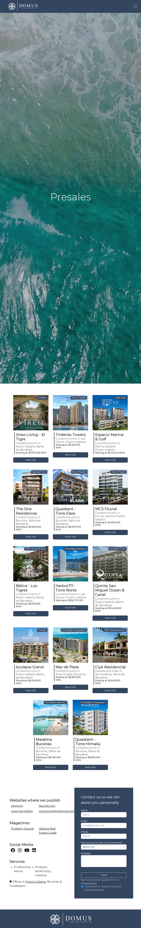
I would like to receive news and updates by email (102, 888)
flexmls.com (47, 805)
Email (84, 821)
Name (84, 810)
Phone (84, 832)
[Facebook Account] (13, 851)
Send (104, 875)
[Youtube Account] (27, 851)
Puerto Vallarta (36, 881)
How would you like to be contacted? (102, 842)
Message (85, 853)
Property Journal (22, 828)
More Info (30, 460)
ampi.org (17, 805)
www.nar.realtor (22, 811)
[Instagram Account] (20, 851)
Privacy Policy (89, 883)
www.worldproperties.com (57, 811)
